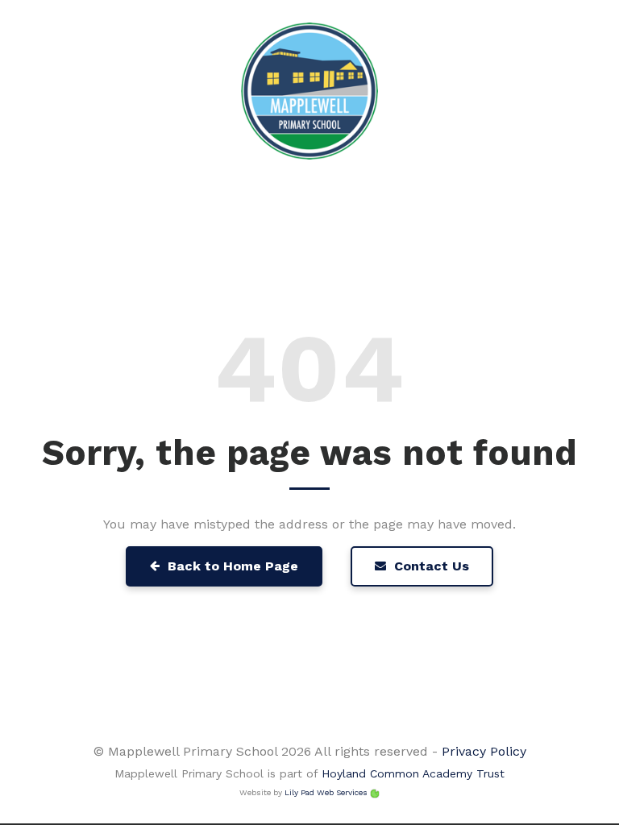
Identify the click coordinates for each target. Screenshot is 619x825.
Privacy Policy (484, 751)
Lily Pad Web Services (326, 792)
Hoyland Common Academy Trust (413, 773)
